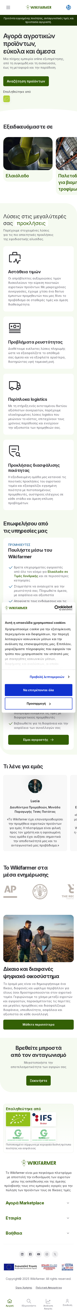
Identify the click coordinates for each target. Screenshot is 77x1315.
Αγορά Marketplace (25, 1202)
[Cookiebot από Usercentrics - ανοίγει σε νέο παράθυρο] (54, 608)
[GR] (68, 7)
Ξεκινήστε (38, 1081)
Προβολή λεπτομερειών (47, 677)
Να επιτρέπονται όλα (38, 690)
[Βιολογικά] (18, 1119)
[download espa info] (38, 1267)
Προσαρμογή (36, 703)
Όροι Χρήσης (23, 1287)
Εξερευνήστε (29, 1305)
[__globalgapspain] (44, 1135)
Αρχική (10, 1305)
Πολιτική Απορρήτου (49, 1287)
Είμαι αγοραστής (35, 739)
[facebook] (30, 1254)
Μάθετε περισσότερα (38, 1024)
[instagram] (47, 1254)
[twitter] (55, 1254)
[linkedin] (22, 1254)
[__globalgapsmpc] (18, 1135)
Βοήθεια (14, 1233)
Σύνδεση (67, 1305)
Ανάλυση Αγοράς (48, 1307)
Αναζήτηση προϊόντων (26, 81)
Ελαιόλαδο (17, 175)
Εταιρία (13, 1218)
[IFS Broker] (44, 1119)
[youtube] (38, 1254)
